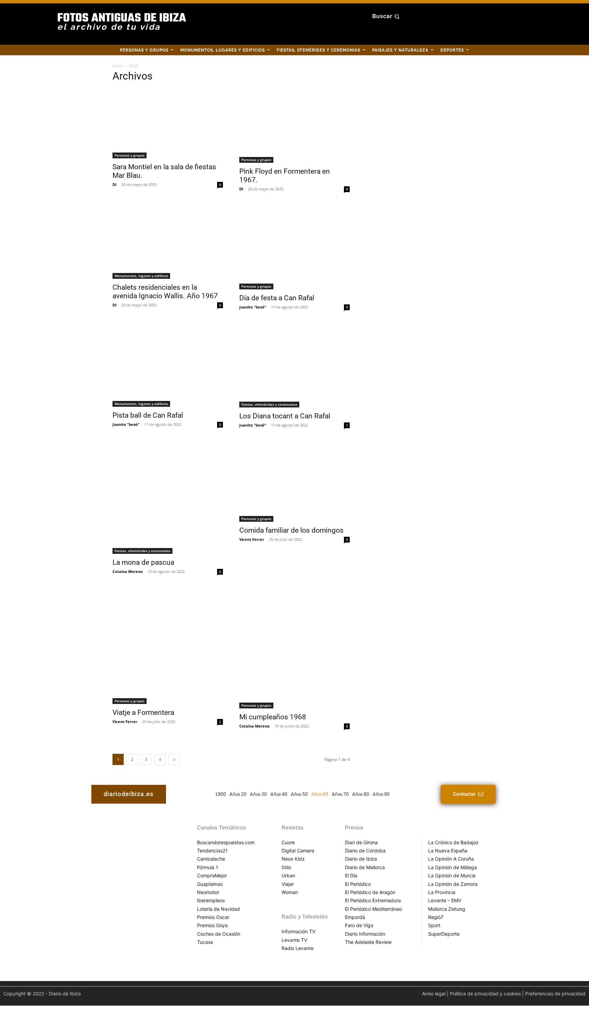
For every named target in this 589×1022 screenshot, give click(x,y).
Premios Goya (212, 925)
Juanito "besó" (252, 307)
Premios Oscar (213, 917)
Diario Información (365, 934)
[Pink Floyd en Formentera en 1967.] (294, 126)
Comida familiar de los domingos (291, 530)
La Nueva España (447, 850)
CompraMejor (212, 875)
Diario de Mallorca (365, 867)
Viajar (288, 884)
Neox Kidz (293, 859)
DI (114, 184)
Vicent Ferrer (251, 539)
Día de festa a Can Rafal (276, 298)
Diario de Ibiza (361, 859)
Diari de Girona (361, 842)
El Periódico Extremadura (373, 900)
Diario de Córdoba (365, 850)
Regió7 (435, 917)
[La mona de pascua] (167, 498)
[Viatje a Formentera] (167, 646)
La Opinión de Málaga (452, 867)
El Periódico (358, 884)
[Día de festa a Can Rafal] (294, 247)
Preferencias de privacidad (555, 993)
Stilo (286, 867)
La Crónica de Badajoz (453, 842)
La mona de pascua (143, 562)
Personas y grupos (130, 155)
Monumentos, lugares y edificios (141, 275)
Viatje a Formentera (143, 712)
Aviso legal (433, 993)
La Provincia (441, 892)
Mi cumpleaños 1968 (272, 717)
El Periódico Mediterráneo (373, 909)
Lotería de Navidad (218, 909)
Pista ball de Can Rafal (147, 415)
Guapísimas (210, 884)
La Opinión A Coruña (451, 859)
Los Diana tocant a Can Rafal (284, 416)
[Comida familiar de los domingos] (294, 482)
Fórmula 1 (207, 867)
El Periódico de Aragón (370, 892)
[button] (386, 16)
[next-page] (174, 759)
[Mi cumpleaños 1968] (294, 648)
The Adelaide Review (368, 942)
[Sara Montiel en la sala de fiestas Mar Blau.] (167, 123)
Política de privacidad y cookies (485, 993)
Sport (434, 925)
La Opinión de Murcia (451, 875)
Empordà (355, 917)
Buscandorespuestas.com (226, 842)
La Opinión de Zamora (453, 884)
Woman (290, 892)
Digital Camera (298, 850)
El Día (351, 875)
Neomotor (208, 892)
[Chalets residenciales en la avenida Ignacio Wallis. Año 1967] (167, 242)
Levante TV (294, 940)
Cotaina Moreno (127, 571)
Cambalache (211, 859)
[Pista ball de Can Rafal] (167, 366)
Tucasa (205, 942)
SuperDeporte (443, 934)
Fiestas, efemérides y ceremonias (269, 404)
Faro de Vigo (359, 925)
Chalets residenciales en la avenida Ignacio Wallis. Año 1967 (165, 291)
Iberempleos (211, 900)
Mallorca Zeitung (446, 909)
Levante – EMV (444, 900)
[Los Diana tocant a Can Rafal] (294, 366)
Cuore (288, 842)
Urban (288, 875)
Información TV (298, 931)
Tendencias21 (212, 850)
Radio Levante (298, 948)
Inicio (117, 66)
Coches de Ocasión (218, 934)
